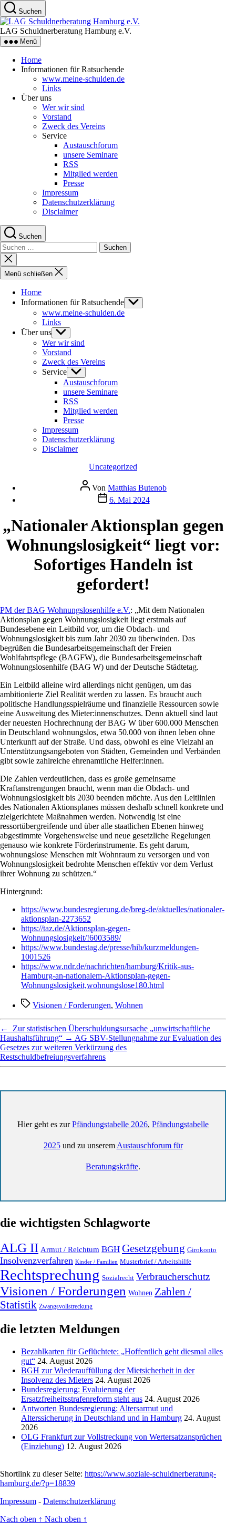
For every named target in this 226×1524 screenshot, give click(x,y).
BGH (110, 1249)
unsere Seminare (90, 154)
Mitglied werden (90, 173)
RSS (70, 164)
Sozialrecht (118, 1278)
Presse (73, 183)
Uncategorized (113, 466)
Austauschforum (90, 145)
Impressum (60, 192)
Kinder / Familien (96, 1262)
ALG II (19, 1247)
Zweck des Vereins (73, 126)
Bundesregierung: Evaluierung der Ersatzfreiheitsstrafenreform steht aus (81, 1394)
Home (31, 59)
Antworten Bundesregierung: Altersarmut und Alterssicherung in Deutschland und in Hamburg (101, 1413)
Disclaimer (60, 211)
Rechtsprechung (50, 1274)
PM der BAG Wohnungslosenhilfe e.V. (65, 609)
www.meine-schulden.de (83, 78)
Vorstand (56, 116)
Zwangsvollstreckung (66, 1306)
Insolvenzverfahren (36, 1260)
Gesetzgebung (153, 1248)
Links (51, 88)
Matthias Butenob (137, 487)
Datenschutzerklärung (78, 202)
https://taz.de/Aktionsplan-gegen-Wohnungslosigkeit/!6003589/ (75, 933)
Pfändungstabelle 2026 (110, 1124)
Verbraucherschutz (173, 1276)
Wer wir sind (63, 107)
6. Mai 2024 (129, 499)
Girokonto (202, 1250)
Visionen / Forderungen (72, 1005)
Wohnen (129, 1005)
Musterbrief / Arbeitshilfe (155, 1261)
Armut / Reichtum (69, 1249)
